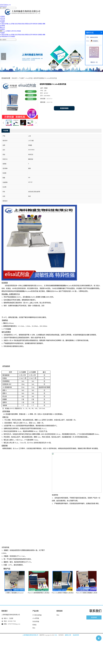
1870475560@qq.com (5, 4)
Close (4, 31)
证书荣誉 (2, 36)
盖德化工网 (68, 635)
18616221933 (3, 6)
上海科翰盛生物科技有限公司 (30, 635)
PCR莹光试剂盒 (4, 24)
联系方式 (7, 36)
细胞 (44, 24)
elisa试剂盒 (11, 24)
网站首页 (14, 78)
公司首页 (8, 31)
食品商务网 (76, 635)
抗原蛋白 (40, 24)
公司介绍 (13, 31)
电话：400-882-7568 (10, 621)
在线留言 (12, 36)
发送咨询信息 (64, 108)
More (33, 627)
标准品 (23, 24)
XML (56, 635)
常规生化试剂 (28, 24)
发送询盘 (94, 617)
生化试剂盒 (18, 24)
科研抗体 (34, 24)
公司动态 (18, 31)
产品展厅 (2, 33)
